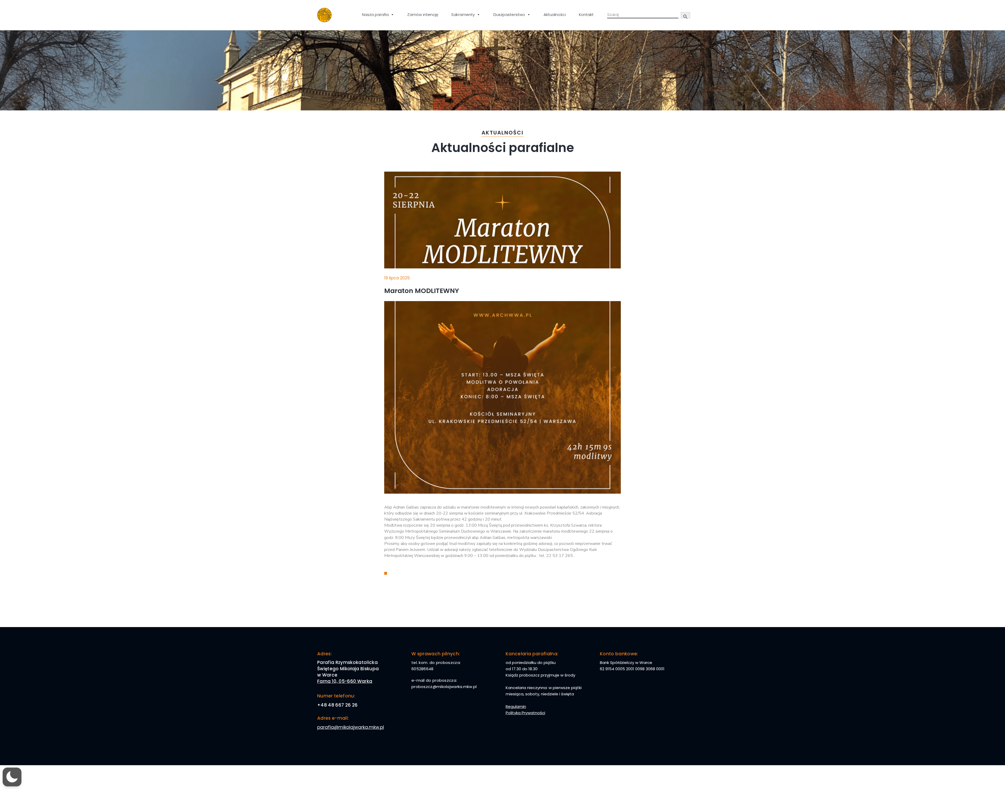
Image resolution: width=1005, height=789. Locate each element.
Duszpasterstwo (509, 14)
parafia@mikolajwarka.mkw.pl (350, 727)
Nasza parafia (375, 14)
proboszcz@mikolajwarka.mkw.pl (444, 686)
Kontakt (586, 14)
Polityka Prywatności (525, 712)
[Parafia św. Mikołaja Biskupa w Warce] (324, 15)
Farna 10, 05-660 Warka (344, 681)
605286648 (422, 669)
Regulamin (516, 706)
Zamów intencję (422, 14)
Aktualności (555, 14)
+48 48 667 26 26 (337, 705)
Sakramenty (463, 14)
